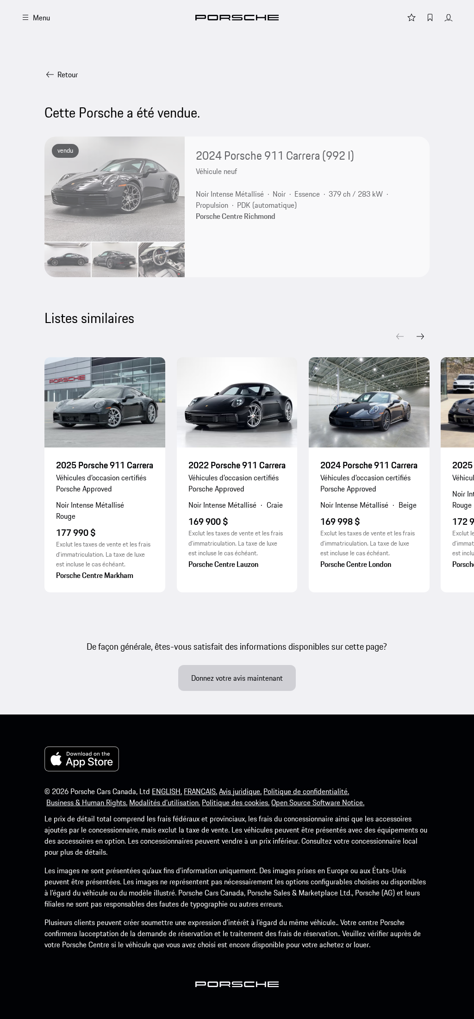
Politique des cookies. (235, 802)
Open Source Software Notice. (317, 802)
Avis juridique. (240, 791)
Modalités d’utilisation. (164, 802)
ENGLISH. (167, 791)
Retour (67, 74)
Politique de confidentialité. (306, 791)
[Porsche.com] (237, 17)
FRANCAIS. (200, 791)
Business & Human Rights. (86, 802)
